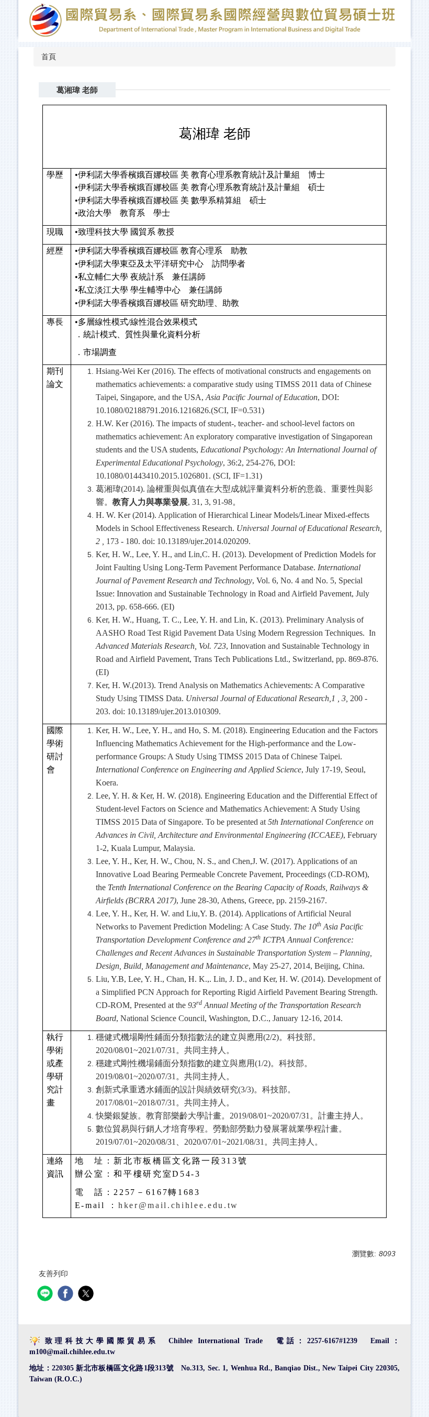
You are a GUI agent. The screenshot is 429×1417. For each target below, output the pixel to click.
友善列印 (53, 1273)
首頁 (48, 56)
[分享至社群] (46, 1295)
